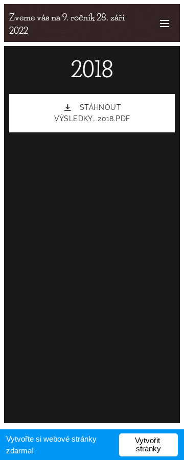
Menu (164, 23)
